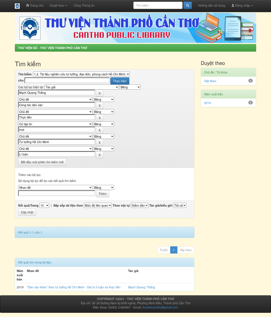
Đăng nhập (242, 5)
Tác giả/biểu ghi (160, 205)
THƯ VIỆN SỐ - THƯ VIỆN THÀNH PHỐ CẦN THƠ (52, 48)
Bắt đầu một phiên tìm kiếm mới (42, 162)
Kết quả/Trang (28, 205)
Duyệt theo (57, 5)
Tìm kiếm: (25, 74)
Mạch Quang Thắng (141, 287)
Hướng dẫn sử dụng (211, 5)
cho (21, 80)
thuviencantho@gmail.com (160, 307)
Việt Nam (210, 81)
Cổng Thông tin (84, 5)
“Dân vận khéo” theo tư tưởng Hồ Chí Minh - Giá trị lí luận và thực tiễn (73, 287)
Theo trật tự (121, 205)
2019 (207, 103)
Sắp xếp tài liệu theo (68, 205)
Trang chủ (36, 5)
